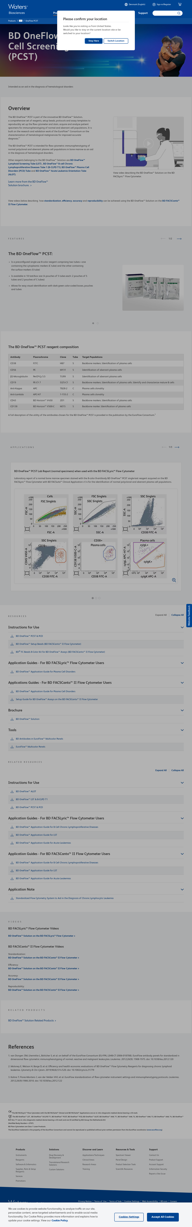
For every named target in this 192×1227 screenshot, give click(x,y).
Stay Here (93, 41)
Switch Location (116, 41)
